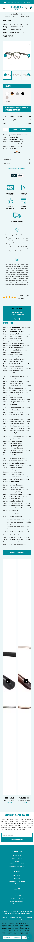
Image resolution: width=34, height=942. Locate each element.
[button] (4, 8)
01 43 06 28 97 (23, 247)
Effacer (8, 101)
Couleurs (7, 86)
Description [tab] (17, 308)
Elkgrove (9, 798)
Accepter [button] (7, 937)
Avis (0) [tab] (17, 319)
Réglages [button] (17, 937)
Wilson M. (24, 798)
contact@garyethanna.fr (13, 251)
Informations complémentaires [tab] (17, 314)
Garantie (7, 163)
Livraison (7, 159)
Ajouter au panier (20, 130)
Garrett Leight (13, 142)
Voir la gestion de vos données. (13, 829)
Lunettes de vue (15, 24)
